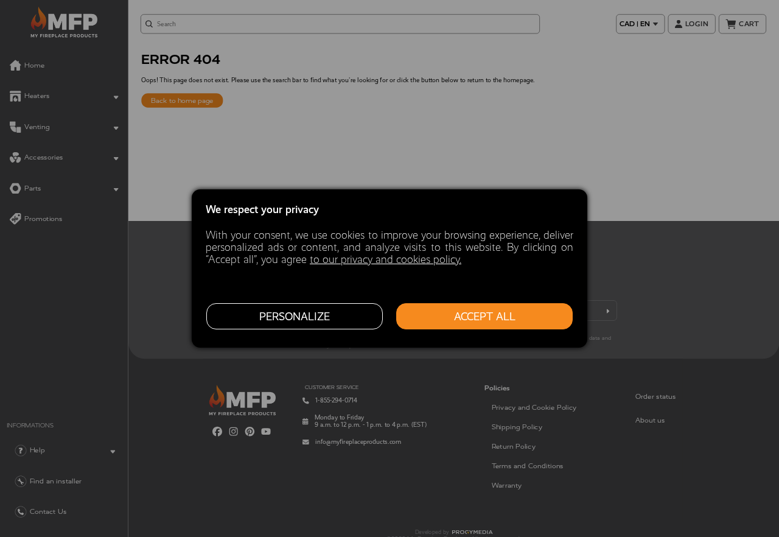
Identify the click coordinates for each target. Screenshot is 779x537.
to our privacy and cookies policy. (385, 259)
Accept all (484, 317)
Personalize (294, 317)
